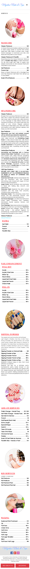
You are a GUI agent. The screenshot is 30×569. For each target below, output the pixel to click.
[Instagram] (18, 553)
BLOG (27, 560)
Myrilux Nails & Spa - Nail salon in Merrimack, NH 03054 (13, 560)
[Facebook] (12, 553)
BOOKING (22, 565)
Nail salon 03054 (15, 561)
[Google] (15, 553)
